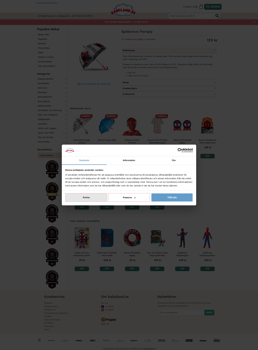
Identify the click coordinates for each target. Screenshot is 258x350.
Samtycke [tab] (84, 160)
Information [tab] (129, 160)
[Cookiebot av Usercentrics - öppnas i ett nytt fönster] (180, 150)
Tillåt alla (172, 197)
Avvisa (86, 197)
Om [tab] (174, 160)
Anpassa (127, 197)
